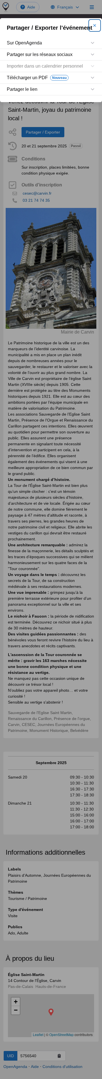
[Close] (95, 25)
